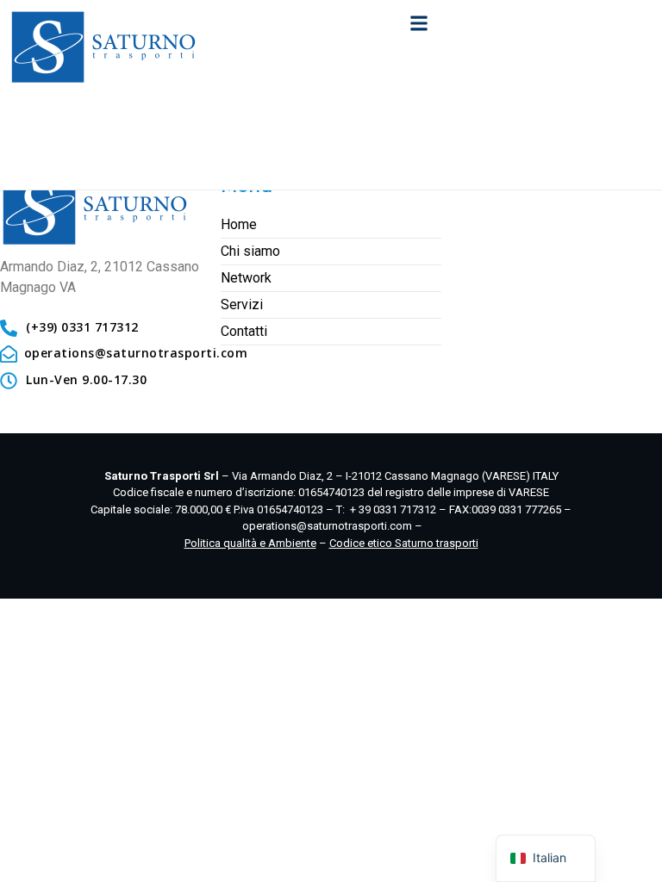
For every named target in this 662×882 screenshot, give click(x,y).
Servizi (242, 304)
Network (246, 278)
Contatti (244, 331)
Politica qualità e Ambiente (250, 543)
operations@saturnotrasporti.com (327, 525)
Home (239, 224)
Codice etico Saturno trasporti (403, 543)
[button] (418, 23)
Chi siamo (250, 251)
